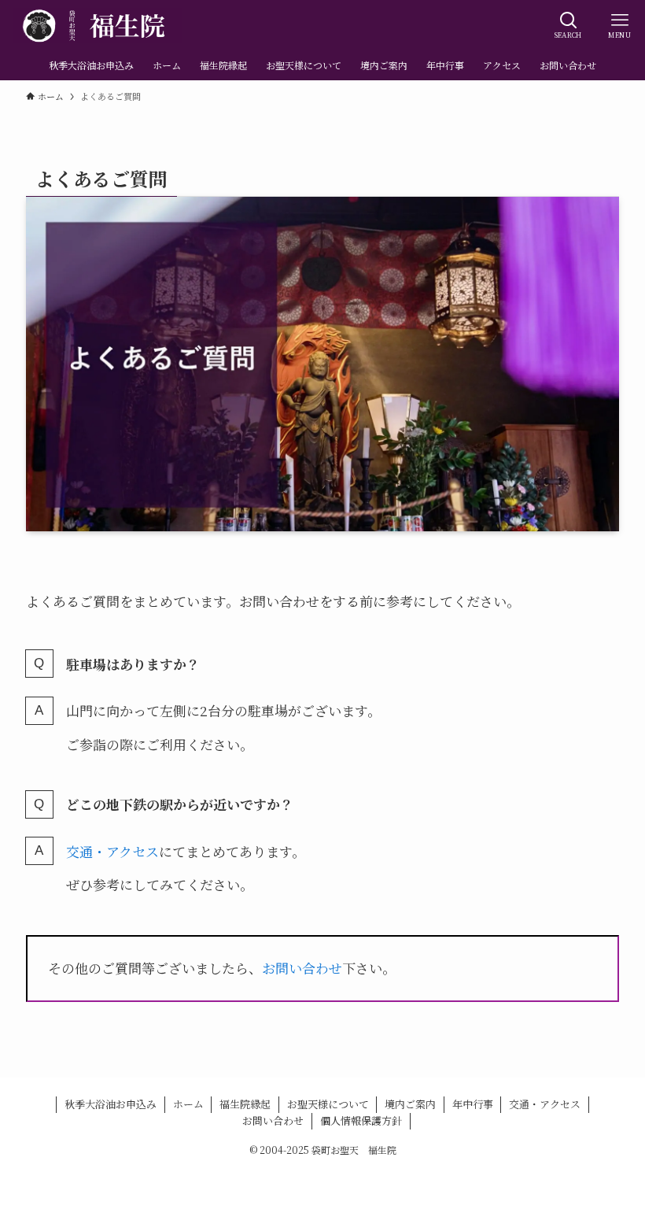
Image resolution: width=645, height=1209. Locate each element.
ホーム (188, 1103)
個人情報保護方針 (361, 1120)
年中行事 (472, 1103)
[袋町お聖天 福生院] (97, 25)
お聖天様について (328, 1103)
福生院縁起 (245, 1103)
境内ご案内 (410, 1103)
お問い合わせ (302, 968)
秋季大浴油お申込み (110, 1103)
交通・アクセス (112, 851)
